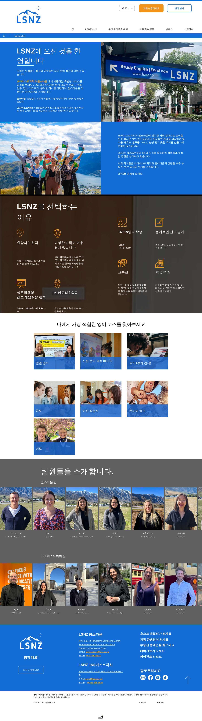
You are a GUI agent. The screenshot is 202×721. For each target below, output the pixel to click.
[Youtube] (158, 677)
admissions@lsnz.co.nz (97, 651)
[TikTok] (165, 677)
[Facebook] (150, 677)
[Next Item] (197, 515)
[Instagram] (143, 677)
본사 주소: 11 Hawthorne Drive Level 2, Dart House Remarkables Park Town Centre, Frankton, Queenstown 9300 (99, 644)
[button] (87, 29)
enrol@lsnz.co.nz (93, 678)
